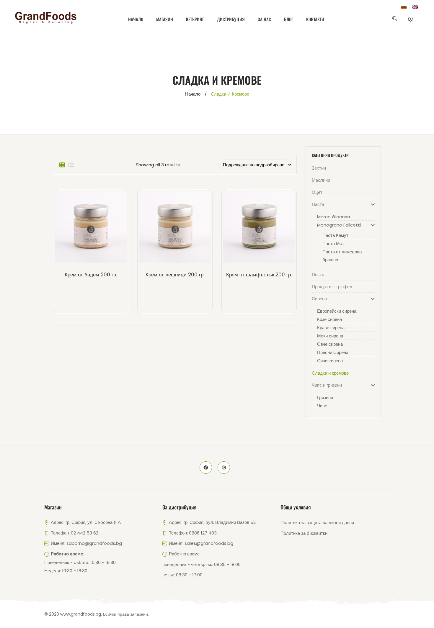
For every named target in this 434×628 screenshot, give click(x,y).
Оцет (317, 192)
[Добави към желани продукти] (81, 228)
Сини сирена (330, 361)
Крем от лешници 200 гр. (175, 274)
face (206, 467)
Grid (62, 165)
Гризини (325, 397)
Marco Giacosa (333, 217)
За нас (264, 19)
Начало (135, 19)
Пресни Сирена (332, 352)
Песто (318, 274)
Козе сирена (329, 319)
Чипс (322, 406)
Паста (318, 204)
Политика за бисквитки (303, 533)
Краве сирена (331, 327)
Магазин (164, 19)
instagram (224, 467)
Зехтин (319, 168)
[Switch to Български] (403, 6)
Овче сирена (330, 344)
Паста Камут (335, 235)
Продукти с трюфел (332, 286)
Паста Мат (333, 243)
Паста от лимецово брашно (342, 256)
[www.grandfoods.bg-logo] (46, 18)
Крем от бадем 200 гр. (91, 274)
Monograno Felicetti (339, 225)
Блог (288, 19)
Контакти (315, 19)
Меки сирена (330, 336)
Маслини (321, 180)
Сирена (319, 299)
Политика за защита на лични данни (317, 522)
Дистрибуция (231, 19)
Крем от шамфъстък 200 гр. (259, 274)
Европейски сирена (336, 311)
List (70, 165)
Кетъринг (195, 19)
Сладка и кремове (330, 373)
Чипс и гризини (327, 385)
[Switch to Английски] (415, 6)
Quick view (100, 228)
